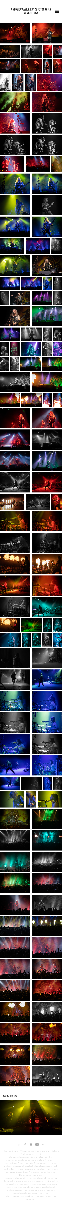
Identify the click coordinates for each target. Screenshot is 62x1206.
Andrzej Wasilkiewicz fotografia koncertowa (31, 11)
